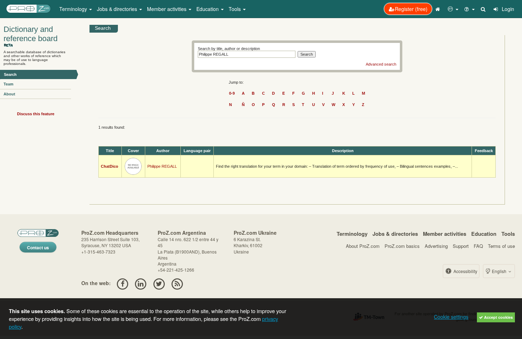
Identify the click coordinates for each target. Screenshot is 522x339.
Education (483, 234)
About (9, 94)
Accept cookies (498, 317)
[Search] (483, 9)
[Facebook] (122, 283)
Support (461, 246)
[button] (453, 9)
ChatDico (109, 166)
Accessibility (464, 271)
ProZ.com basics (402, 246)
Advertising (436, 246)
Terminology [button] (73, 8)
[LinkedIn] (140, 283)
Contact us (38, 247)
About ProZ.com (363, 246)
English (499, 271)
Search (10, 74)
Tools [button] (235, 8)
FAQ (478, 246)
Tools (508, 234)
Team (8, 84)
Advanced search (381, 64)
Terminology (352, 234)
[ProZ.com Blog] (177, 283)
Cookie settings (451, 316)
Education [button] (208, 8)
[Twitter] (158, 283)
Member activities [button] (167, 8)
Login (507, 8)
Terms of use (501, 246)
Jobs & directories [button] (117, 8)
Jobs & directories (395, 234)
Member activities (444, 234)
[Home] (438, 9)
